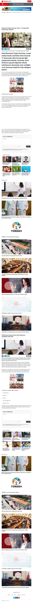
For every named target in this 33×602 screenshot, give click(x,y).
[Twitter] (4, 49)
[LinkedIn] (5, 49)
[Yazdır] (9, 49)
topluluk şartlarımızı (9, 149)
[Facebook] (2, 49)
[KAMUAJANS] (6, 1)
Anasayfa (4, 12)
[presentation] (5, 4)
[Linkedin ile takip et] (16, 598)
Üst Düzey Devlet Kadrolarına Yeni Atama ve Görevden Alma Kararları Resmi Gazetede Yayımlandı (18, 4)
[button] (27, 49)
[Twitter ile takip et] (14, 598)
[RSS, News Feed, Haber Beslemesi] (19, 598)
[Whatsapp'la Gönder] (7, 49)
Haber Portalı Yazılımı (6, 600)
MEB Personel (9, 12)
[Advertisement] (16, 21)
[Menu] (28, 1)
